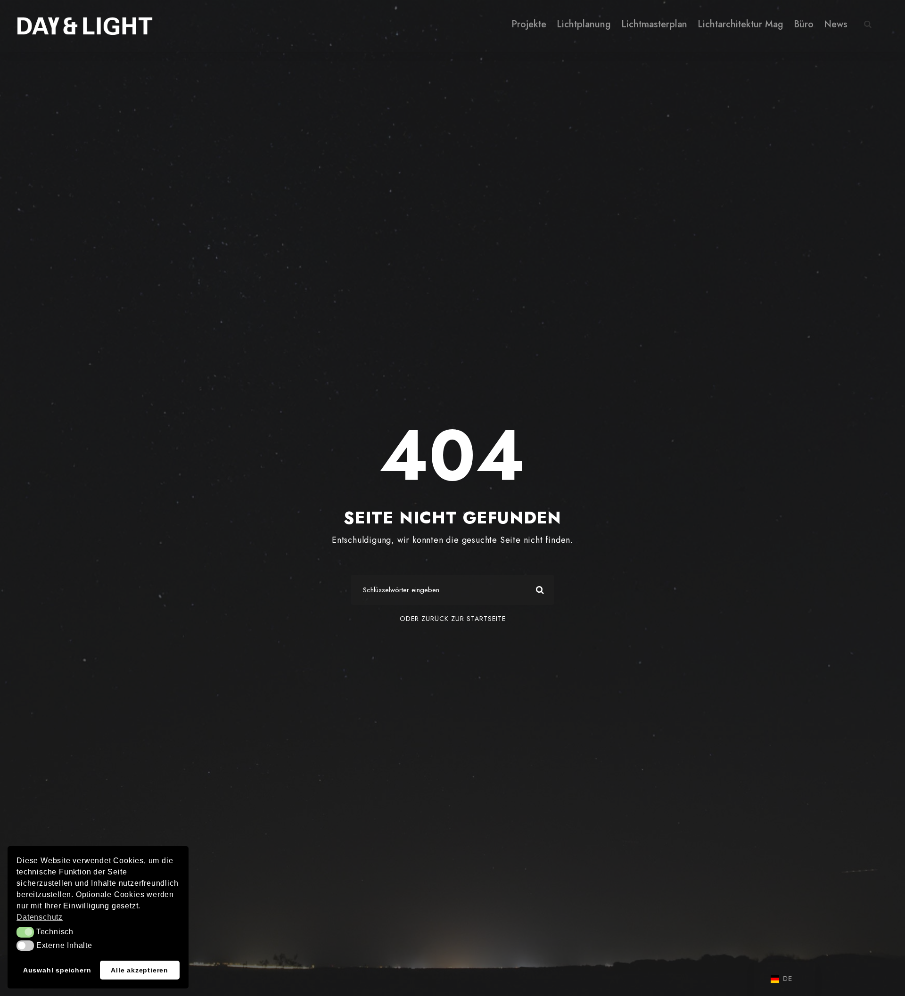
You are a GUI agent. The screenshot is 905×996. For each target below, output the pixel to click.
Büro (804, 24)
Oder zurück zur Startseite (453, 618)
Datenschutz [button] (39, 917)
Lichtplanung (584, 24)
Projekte (528, 24)
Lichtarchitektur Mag (740, 24)
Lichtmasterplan (654, 24)
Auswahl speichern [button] (57, 970)
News (835, 24)
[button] (25, 932)
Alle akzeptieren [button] (139, 970)
